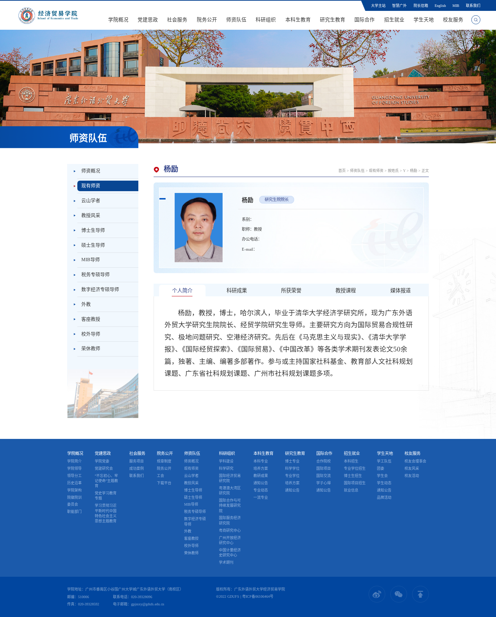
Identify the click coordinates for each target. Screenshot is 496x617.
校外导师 (90, 334)
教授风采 (90, 215)
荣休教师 (90, 348)
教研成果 (260, 476)
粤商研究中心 (230, 530)
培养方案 (260, 468)
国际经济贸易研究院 (230, 478)
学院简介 (74, 461)
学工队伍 (384, 461)
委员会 (72, 504)
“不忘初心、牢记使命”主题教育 (106, 481)
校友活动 (411, 476)
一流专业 (260, 497)
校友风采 (411, 468)
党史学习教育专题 (106, 495)
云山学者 (90, 200)
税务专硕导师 (95, 274)
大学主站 (378, 6)
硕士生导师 (93, 245)
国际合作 (364, 19)
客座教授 (90, 319)
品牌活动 (384, 497)
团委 (380, 468)
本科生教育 (298, 19)
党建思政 (148, 19)
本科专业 (260, 461)
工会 (160, 476)
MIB (455, 6)
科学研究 (226, 468)
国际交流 (323, 476)
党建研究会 (104, 468)
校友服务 (453, 19)
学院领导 (74, 468)
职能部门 (74, 512)
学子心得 (323, 483)
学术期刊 (226, 562)
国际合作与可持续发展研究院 (230, 505)
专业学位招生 (355, 468)
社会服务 (177, 19)
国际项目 (323, 468)
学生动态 (384, 483)
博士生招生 (353, 476)
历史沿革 (74, 483)
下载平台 (164, 483)
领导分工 (74, 476)
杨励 (413, 171)
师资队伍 (236, 19)
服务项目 (136, 461)
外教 (86, 304)
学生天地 (424, 19)
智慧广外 (399, 6)
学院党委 (102, 461)
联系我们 (473, 6)
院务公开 (207, 19)
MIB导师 (90, 259)
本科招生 (351, 461)
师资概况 (90, 170)
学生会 (382, 476)
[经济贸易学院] (48, 15)
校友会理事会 (415, 461)
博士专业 (292, 461)
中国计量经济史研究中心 (230, 552)
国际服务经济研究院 (230, 520)
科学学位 (292, 468)
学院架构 (74, 490)
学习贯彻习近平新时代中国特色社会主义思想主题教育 (106, 513)
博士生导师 (93, 230)
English (440, 6)
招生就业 (394, 19)
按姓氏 (393, 171)
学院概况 (118, 19)
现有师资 (90, 185)
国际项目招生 (355, 483)
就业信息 (351, 490)
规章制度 (164, 461)
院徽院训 (74, 497)
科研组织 (266, 19)
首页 (342, 171)
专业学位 (292, 476)
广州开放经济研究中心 (230, 540)
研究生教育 (332, 19)
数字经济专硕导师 (100, 289)
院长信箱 (421, 6)
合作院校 (323, 461)
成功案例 (136, 468)
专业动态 (260, 490)
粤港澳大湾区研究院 (230, 490)
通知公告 (260, 483)
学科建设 (226, 461)
